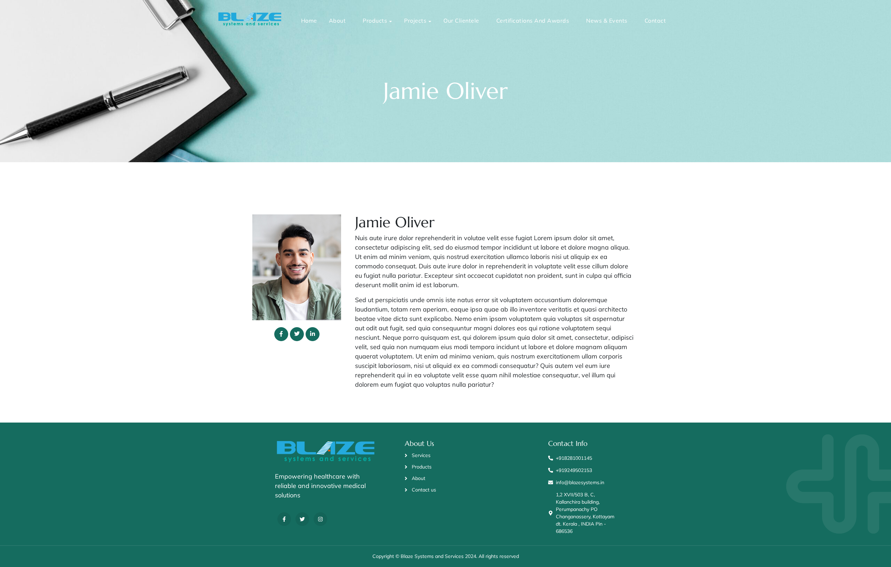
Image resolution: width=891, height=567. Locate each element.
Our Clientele (461, 20)
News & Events (607, 20)
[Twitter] (302, 519)
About (337, 20)
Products (375, 20)
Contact (655, 20)
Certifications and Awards (532, 20)
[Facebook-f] (284, 519)
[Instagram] (320, 519)
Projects (415, 20)
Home (309, 20)
